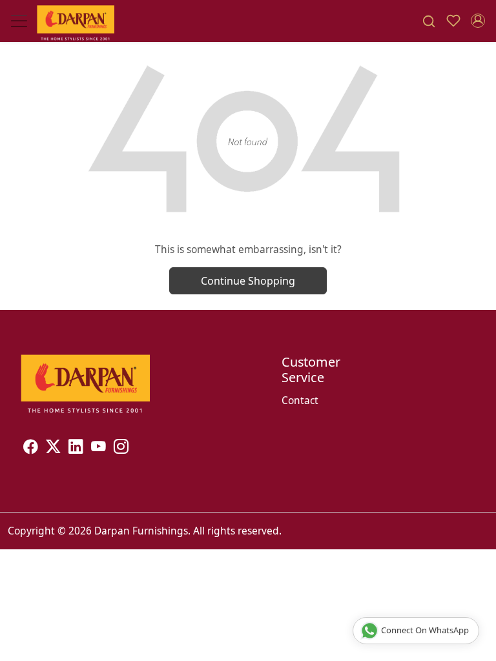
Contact (300, 400)
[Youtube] (98, 448)
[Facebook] (31, 448)
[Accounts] (478, 21)
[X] (53, 448)
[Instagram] (121, 448)
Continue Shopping (248, 281)
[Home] (75, 21)
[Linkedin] (76, 448)
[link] (429, 21)
